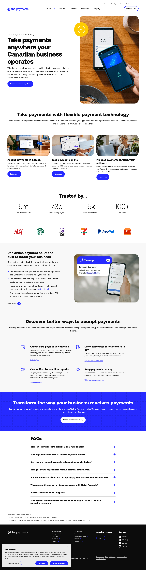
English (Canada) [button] (131, 4)
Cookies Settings (13, 563)
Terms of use (100, 557)
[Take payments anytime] (100, 375)
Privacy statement (110, 557)
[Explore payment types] (100, 353)
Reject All (42, 563)
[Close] (68, 546)
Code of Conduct (122, 557)
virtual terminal (44, 289)
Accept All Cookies (59, 563)
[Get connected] (46, 375)
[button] (50, 8)
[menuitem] (50, 8)
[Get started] (46, 353)
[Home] (18, 9)
